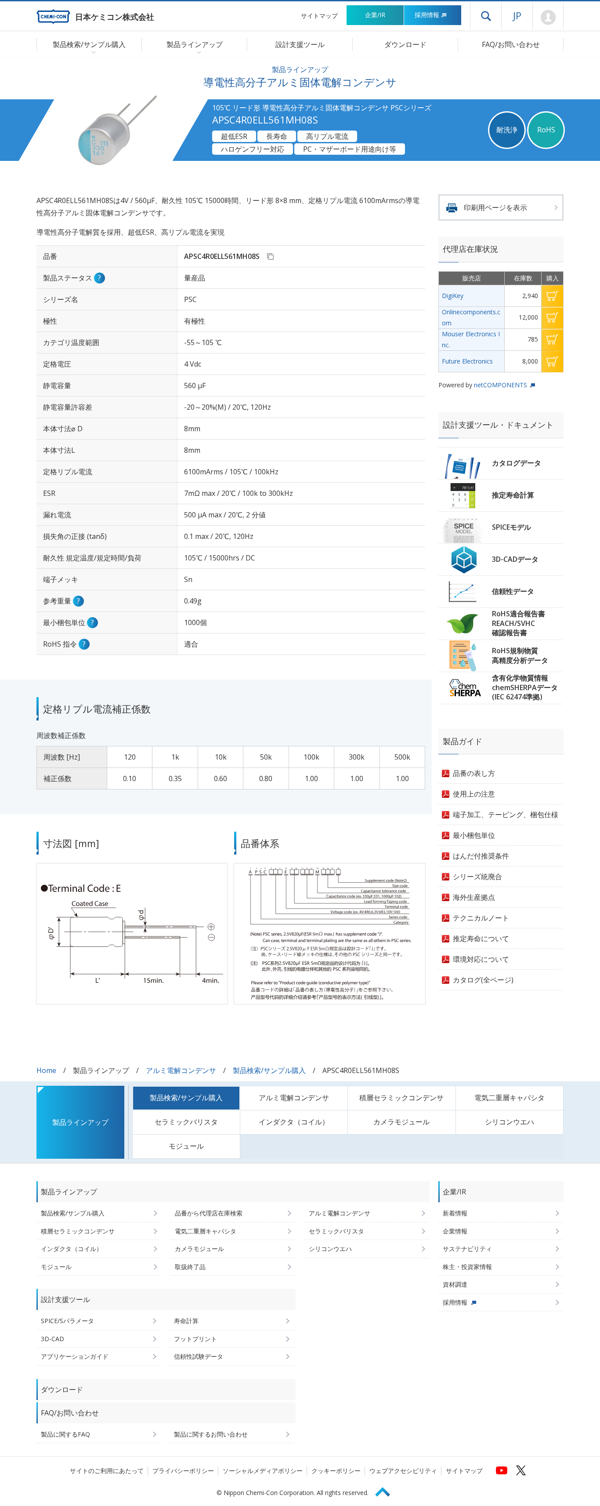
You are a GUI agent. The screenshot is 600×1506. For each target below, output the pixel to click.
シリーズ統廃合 (477, 876)
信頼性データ (513, 591)
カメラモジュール (401, 1122)
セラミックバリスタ (186, 1122)
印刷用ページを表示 (495, 207)
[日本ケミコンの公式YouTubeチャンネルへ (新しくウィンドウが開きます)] (501, 1470)
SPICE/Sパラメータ (67, 1321)
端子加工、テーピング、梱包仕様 (505, 814)
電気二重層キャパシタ (509, 1097)
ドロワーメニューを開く (485, 16)
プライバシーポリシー (183, 1470)
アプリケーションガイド (74, 1356)
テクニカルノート (481, 918)
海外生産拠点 (474, 897)
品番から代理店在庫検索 (208, 1213)
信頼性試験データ (198, 1356)
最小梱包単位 (474, 835)
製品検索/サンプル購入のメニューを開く (91, 52)
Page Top (386, 1490)
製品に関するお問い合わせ (211, 1434)
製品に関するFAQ (65, 1434)
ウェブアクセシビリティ (403, 1470)
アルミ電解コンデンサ (181, 1070)
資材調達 (455, 1284)
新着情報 (455, 1213)
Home (46, 1070)
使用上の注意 (474, 794)
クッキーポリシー (336, 1470)
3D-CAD (52, 1339)
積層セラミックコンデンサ (401, 1097)
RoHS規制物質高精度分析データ (520, 655)
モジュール (186, 1146)
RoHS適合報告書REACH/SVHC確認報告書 (518, 623)
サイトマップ (319, 15)
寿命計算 (186, 1321)
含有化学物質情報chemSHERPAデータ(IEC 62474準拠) (525, 687)
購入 (552, 295)
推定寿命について (481, 938)
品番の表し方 (474, 773)
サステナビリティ (467, 1248)
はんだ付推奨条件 (481, 856)
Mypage (548, 17)
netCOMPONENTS (500, 385)
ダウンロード (405, 44)
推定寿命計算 (513, 495)
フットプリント (195, 1339)
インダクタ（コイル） (294, 1122)
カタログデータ (516, 463)
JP (517, 15)
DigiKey (452, 295)
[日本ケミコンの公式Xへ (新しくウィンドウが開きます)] (521, 1470)
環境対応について (481, 959)
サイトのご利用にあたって (107, 1470)
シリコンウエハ (509, 1122)
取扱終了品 (190, 1266)
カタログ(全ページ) (483, 980)
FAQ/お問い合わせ (511, 44)
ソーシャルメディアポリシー (263, 1470)
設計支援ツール (300, 44)
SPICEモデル (511, 527)
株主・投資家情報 (467, 1266)
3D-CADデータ (515, 559)
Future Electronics (467, 361)
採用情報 (427, 15)
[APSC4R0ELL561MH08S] (270, 256)
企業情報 (455, 1231)
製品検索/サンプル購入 (269, 1070)
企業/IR (375, 15)
